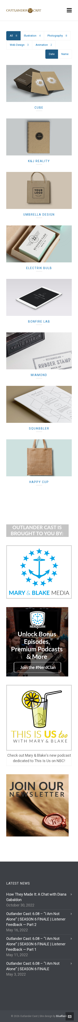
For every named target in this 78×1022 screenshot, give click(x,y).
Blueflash (61, 1016)
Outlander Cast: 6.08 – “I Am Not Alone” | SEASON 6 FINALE (32, 966)
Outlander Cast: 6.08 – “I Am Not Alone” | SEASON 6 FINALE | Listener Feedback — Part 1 (36, 944)
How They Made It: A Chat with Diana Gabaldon (36, 897)
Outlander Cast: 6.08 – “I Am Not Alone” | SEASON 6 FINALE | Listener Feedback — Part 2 (36, 919)
